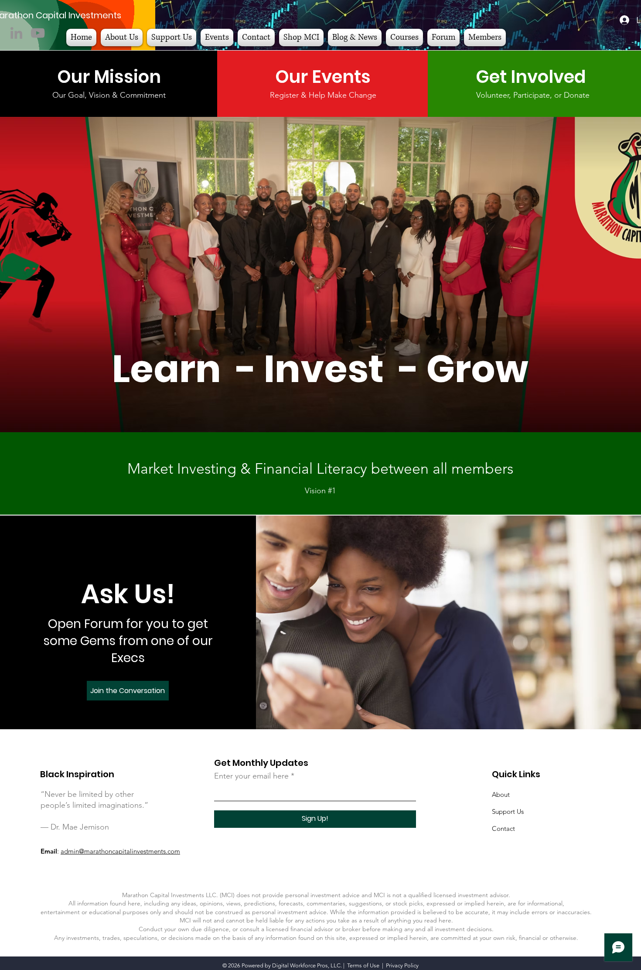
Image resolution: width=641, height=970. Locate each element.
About (501, 794)
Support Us (508, 811)
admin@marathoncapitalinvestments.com (120, 851)
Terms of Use (363, 965)
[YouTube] (37, 32)
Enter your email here (251, 776)
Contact (503, 828)
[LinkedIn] (16, 32)
